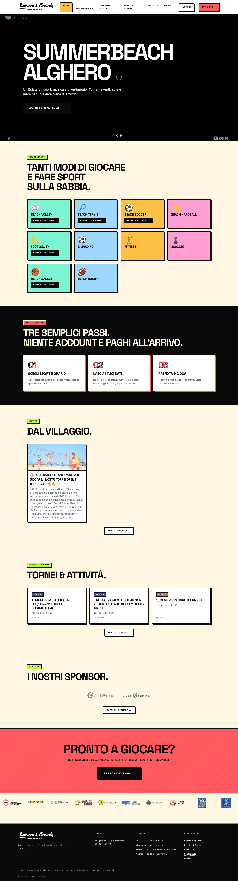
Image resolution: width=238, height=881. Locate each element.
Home (66, 5)
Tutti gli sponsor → (119, 710)
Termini (110, 870)
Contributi (190, 854)
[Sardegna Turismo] (36, 803)
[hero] (117, 135)
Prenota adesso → (119, 773)
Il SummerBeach (85, 7)
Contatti (152, 5)
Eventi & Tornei (129, 7)
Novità (168, 5)
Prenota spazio (192, 840)
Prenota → (209, 7)
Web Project (38, 876)
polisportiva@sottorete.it (161, 849)
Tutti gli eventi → (119, 632)
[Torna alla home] (35, 7)
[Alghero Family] (203, 803)
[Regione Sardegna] (12, 803)
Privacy (97, 870)
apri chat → (156, 845)
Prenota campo (105, 7)
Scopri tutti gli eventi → (47, 107)
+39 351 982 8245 (153, 840)
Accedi (186, 7)
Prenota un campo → (45, 220)
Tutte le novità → (119, 530)
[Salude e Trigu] (83, 803)
